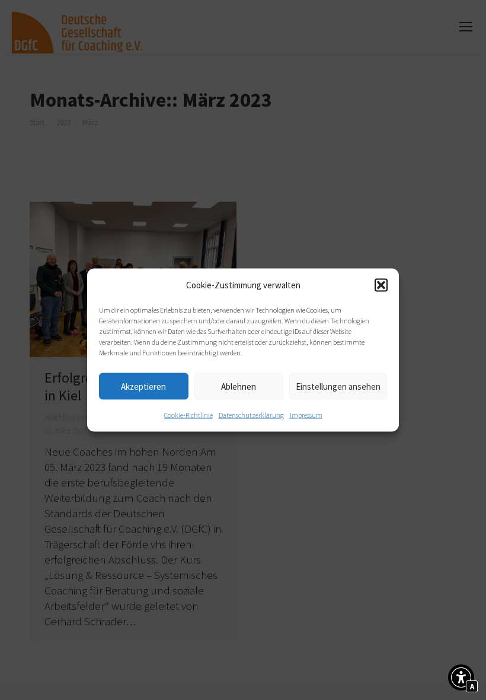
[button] (381, 285)
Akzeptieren (143, 386)
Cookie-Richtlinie (188, 415)
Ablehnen (238, 386)
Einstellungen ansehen (338, 386)
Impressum (306, 415)
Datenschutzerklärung (251, 415)
